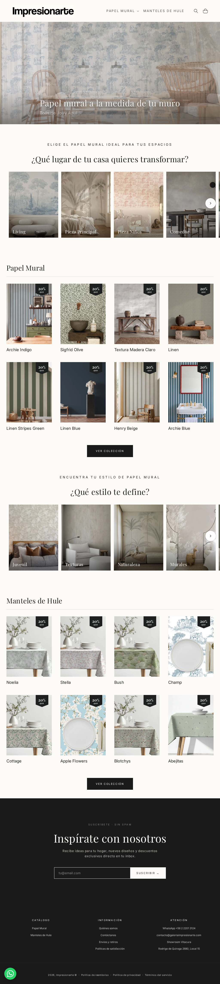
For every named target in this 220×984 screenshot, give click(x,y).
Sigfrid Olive (71, 349)
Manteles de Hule (34, 600)
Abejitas (175, 761)
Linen (173, 349)
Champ (175, 682)
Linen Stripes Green (25, 428)
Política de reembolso (95, 974)
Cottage (13, 761)
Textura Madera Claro (134, 349)
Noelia (12, 682)
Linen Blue (70, 428)
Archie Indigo (19, 349)
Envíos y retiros (108, 942)
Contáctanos (108, 935)
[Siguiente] (210, 203)
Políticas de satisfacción (110, 948)
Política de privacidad (127, 974)
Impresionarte (65, 974)
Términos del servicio (158, 974)
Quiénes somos (108, 928)
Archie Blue (179, 428)
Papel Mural (25, 267)
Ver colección (110, 451)
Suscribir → (148, 873)
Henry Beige (126, 428)
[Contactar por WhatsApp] (10, 974)
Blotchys (122, 761)
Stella (65, 682)
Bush (119, 682)
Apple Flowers (73, 761)
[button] (122, 11)
